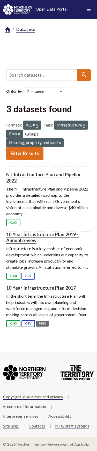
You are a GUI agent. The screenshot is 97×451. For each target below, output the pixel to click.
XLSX (13, 222)
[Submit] (84, 75)
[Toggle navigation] (88, 9)
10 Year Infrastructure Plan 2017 (41, 288)
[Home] (7, 30)
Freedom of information (24, 406)
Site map (11, 425)
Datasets (25, 29)
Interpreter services (20, 416)
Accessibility (59, 416)
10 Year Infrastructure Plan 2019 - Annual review (42, 237)
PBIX (42, 323)
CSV (28, 276)
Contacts (37, 425)
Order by (14, 91)
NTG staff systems (72, 425)
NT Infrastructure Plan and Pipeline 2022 (43, 177)
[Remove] (37, 126)
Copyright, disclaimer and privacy (33, 396)
